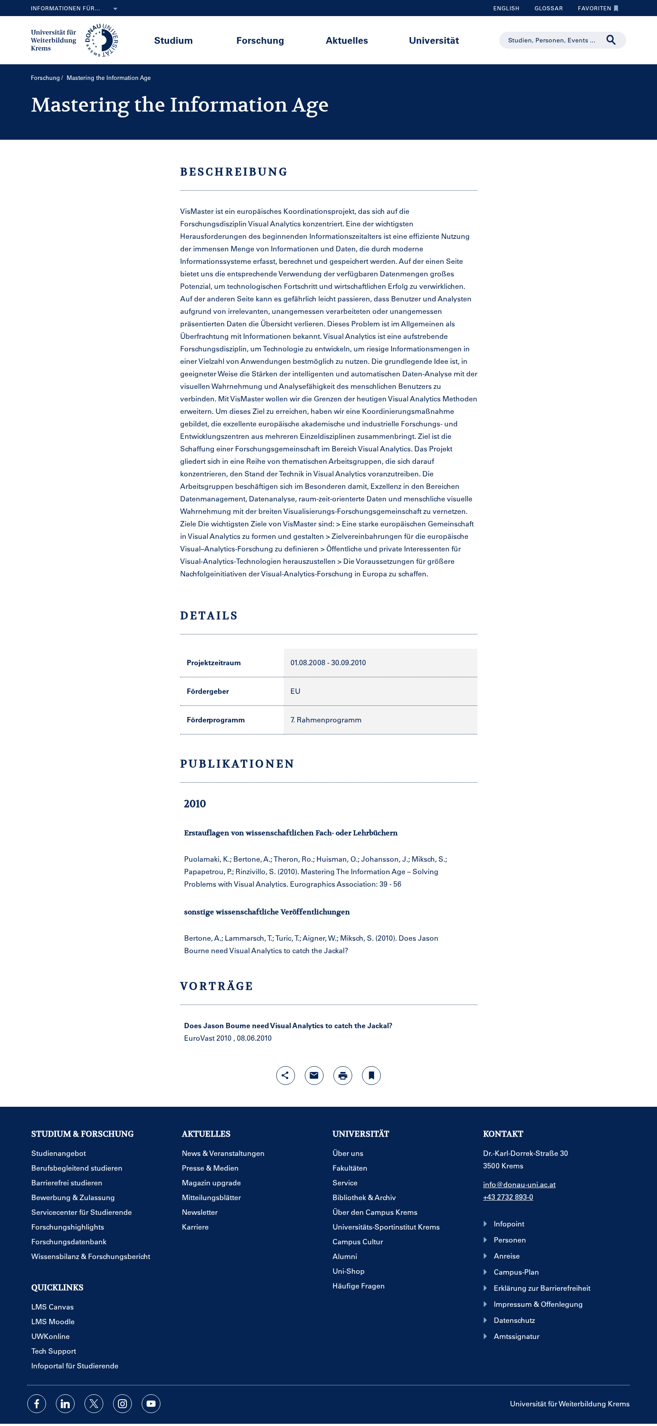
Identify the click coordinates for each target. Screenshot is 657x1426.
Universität (434, 40)
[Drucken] (342, 1075)
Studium (173, 40)
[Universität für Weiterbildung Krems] (79, 39)
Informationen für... (65, 8)
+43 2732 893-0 (508, 1196)
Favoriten (591, 10)
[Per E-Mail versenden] (314, 1075)
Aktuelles (347, 40)
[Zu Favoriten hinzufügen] (371, 1075)
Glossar (545, 10)
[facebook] (36, 1403)
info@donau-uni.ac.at (519, 1184)
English (506, 8)
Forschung (260, 40)
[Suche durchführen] (611, 40)
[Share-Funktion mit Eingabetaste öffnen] (285, 1075)
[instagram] (122, 1403)
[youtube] (151, 1403)
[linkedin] (65, 1403)
